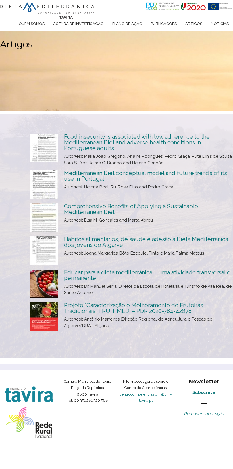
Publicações (164, 24)
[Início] (47, 10)
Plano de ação (127, 24)
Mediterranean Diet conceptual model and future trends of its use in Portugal (145, 176)
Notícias (220, 24)
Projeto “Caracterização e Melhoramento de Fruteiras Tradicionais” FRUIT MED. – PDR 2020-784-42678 (133, 308)
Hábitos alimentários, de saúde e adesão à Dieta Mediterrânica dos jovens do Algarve (146, 242)
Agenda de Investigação (78, 24)
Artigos (193, 24)
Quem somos (32, 24)
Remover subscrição (204, 413)
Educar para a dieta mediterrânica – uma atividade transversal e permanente (147, 275)
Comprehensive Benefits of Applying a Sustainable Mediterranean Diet (131, 209)
